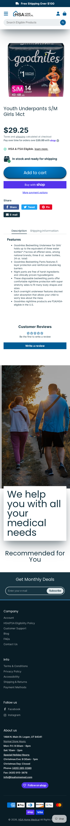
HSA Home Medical (29, 819)
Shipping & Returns (15, 681)
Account (58, 14)
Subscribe (55, 590)
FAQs (7, 639)
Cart (65, 14)
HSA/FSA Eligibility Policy (19, 623)
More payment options (35, 192)
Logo (23, 14)
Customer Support (15, 628)
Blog (6, 633)
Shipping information (44, 231)
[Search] (63, 22)
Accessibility (12, 676)
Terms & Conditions (16, 666)
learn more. (41, 149)
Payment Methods (15, 687)
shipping (20, 136)
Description (19, 231)
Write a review (35, 345)
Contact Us (11, 644)
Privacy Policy (12, 671)
